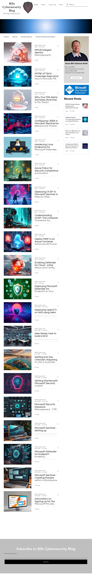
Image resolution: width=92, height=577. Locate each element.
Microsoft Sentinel (26, 37)
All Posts (6, 37)
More (37, 37)
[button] (52, 4)
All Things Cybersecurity (11, 13)
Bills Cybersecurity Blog (12, 7)
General (14, 37)
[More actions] (59, 46)
